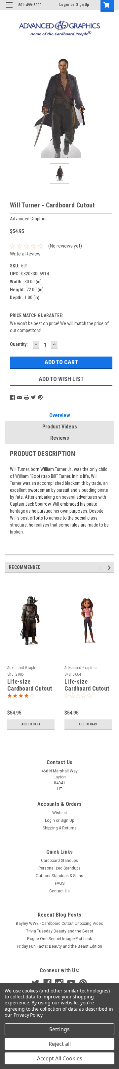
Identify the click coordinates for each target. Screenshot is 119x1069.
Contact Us (59, 891)
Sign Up (82, 4)
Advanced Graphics (23, 667)
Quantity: (19, 344)
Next (110, 567)
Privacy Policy (28, 1015)
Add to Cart (30, 724)
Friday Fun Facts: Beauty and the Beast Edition (59, 946)
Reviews (59, 438)
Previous (101, 567)
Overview (59, 415)
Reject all (60, 1043)
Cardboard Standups (59, 860)
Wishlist (59, 813)
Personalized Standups (59, 868)
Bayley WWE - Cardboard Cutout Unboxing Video (59, 923)
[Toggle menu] (9, 9)
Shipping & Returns (60, 828)
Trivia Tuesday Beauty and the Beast (59, 931)
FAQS (59, 883)
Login (64, 4)
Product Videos (59, 426)
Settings (59, 1029)
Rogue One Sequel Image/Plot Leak (59, 938)
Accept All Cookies (59, 1058)
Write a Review (25, 253)
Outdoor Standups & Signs (59, 875)
